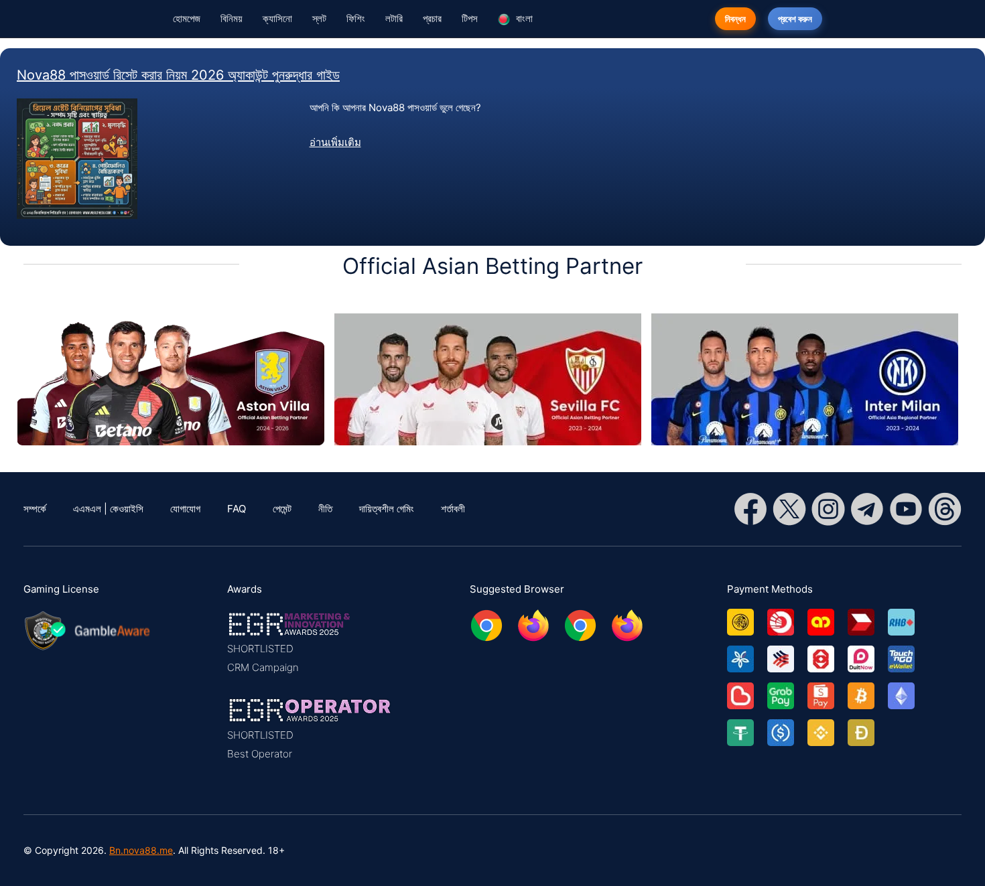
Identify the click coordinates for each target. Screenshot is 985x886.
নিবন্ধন (735, 18)
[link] (747, 617)
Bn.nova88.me (141, 850)
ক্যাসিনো (277, 18)
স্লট (319, 18)
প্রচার (432, 18)
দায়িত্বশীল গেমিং (386, 508)
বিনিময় (231, 18)
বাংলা (523, 18)
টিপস (470, 18)
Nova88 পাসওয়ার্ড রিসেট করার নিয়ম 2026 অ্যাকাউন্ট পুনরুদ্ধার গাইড (178, 75)
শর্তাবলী (453, 508)
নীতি (325, 508)
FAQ (236, 508)
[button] (310, 643)
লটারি (394, 18)
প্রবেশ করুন (795, 18)
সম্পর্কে (34, 508)
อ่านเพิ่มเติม (335, 142)
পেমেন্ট (282, 508)
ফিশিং (355, 18)
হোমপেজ (186, 18)
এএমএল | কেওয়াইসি (108, 508)
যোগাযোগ (185, 508)
